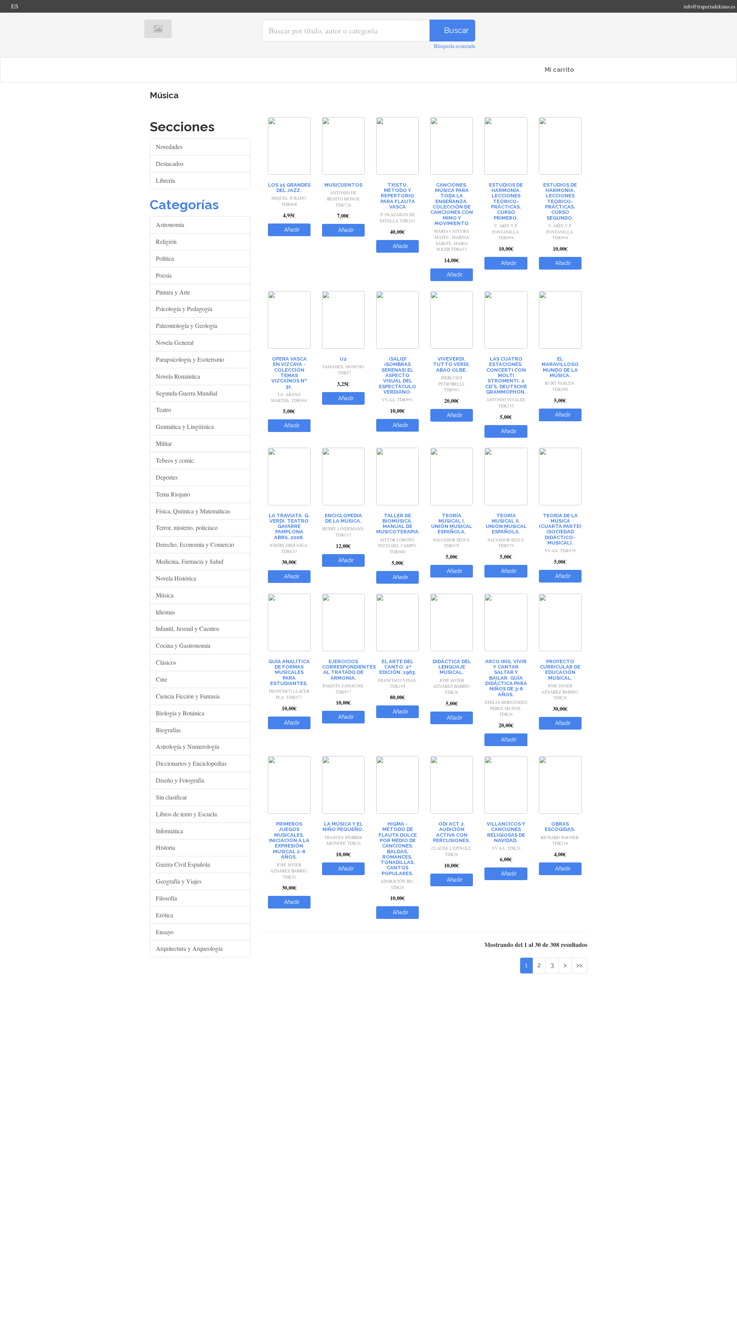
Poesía (164, 275)
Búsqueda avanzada (454, 46)
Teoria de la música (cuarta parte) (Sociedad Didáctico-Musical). (560, 529)
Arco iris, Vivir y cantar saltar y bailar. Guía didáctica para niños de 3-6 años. (506, 678)
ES (14, 6)
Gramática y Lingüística (185, 426)
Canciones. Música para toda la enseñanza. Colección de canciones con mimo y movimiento (451, 204)
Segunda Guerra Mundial (186, 393)
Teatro (163, 410)
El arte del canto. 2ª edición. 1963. (397, 667)
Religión (166, 241)
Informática (169, 831)
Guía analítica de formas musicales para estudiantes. (289, 672)
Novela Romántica (178, 376)
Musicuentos (343, 185)
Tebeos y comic (175, 460)
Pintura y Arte (173, 292)
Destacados (169, 163)
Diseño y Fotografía (180, 780)
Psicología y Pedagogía (184, 309)
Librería (165, 180)
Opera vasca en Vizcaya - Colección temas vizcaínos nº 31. (289, 372)
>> (579, 965)
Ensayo (165, 932)
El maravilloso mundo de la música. (560, 367)
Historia (165, 847)
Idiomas (165, 612)
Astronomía (170, 224)
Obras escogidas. (560, 826)
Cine (161, 679)
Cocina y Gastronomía (183, 645)
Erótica (164, 915)
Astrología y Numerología (187, 746)
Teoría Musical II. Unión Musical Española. (506, 524)
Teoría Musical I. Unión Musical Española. (451, 524)
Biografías (168, 730)
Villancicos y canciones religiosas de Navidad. (506, 832)
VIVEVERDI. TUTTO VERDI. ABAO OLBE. (451, 364)
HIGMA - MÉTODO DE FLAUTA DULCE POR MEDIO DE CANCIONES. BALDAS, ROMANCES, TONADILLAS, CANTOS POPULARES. (397, 848)
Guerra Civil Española (183, 864)
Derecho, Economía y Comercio (195, 544)
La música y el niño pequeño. (343, 826)
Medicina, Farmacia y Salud (189, 561)
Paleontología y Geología (186, 325)
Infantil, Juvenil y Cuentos (187, 628)
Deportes (167, 477)
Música (165, 595)
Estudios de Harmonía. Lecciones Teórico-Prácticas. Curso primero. (506, 201)
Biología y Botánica (180, 713)
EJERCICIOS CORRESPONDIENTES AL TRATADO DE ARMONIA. (349, 670)
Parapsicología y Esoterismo (190, 359)
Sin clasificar (171, 797)
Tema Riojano (173, 494)
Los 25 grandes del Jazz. (289, 187)
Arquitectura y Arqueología (189, 948)
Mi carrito (558, 69)
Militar (164, 443)
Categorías (184, 204)
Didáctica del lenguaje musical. (452, 667)
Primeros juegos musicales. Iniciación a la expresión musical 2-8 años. (289, 840)
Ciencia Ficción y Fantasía (188, 696)
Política (165, 258)
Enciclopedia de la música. (343, 518)
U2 (343, 359)
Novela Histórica (176, 578)
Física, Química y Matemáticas (193, 511)
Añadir (291, 230)
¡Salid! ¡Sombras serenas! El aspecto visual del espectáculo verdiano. (397, 375)
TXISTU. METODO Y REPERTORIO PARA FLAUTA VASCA (397, 196)
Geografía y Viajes (179, 881)
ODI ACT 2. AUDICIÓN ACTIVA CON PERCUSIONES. (451, 832)
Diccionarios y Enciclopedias (191, 763)
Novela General (174, 342)
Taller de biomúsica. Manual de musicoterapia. (398, 524)
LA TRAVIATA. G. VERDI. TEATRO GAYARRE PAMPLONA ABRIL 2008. (289, 526)
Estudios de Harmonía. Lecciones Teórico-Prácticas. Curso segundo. (560, 201)
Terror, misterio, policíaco (187, 527)
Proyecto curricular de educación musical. (560, 670)
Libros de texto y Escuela (186, 814)
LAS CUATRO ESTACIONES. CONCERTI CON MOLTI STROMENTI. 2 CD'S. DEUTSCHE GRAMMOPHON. (506, 375)
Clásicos (166, 662)
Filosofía (166, 898)
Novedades (169, 146)
